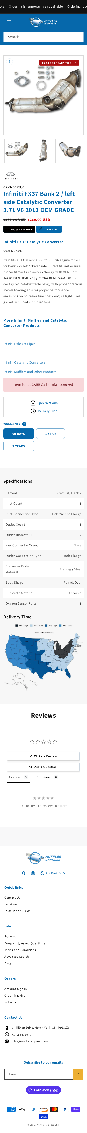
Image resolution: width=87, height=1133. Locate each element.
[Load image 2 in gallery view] (43, 151)
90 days (18, 434)
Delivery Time (47, 411)
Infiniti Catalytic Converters (24, 362)
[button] (9, 22)
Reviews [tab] (15, 777)
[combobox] (43, 37)
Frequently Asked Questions (24, 943)
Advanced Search (16, 957)
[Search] (78, 37)
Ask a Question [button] (45, 767)
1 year (50, 434)
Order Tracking (14, 995)
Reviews (10, 936)
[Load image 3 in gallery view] (70, 151)
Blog (7, 963)
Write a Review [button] (45, 756)
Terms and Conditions (20, 950)
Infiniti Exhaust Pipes (19, 344)
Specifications (48, 403)
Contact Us (12, 898)
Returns (10, 1002)
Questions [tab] (44, 777)
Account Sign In (15, 989)
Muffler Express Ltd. (48, 1124)
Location (10, 904)
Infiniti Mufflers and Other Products (29, 372)
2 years (18, 446)
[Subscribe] (78, 1074)
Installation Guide (17, 911)
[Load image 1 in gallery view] (16, 151)
